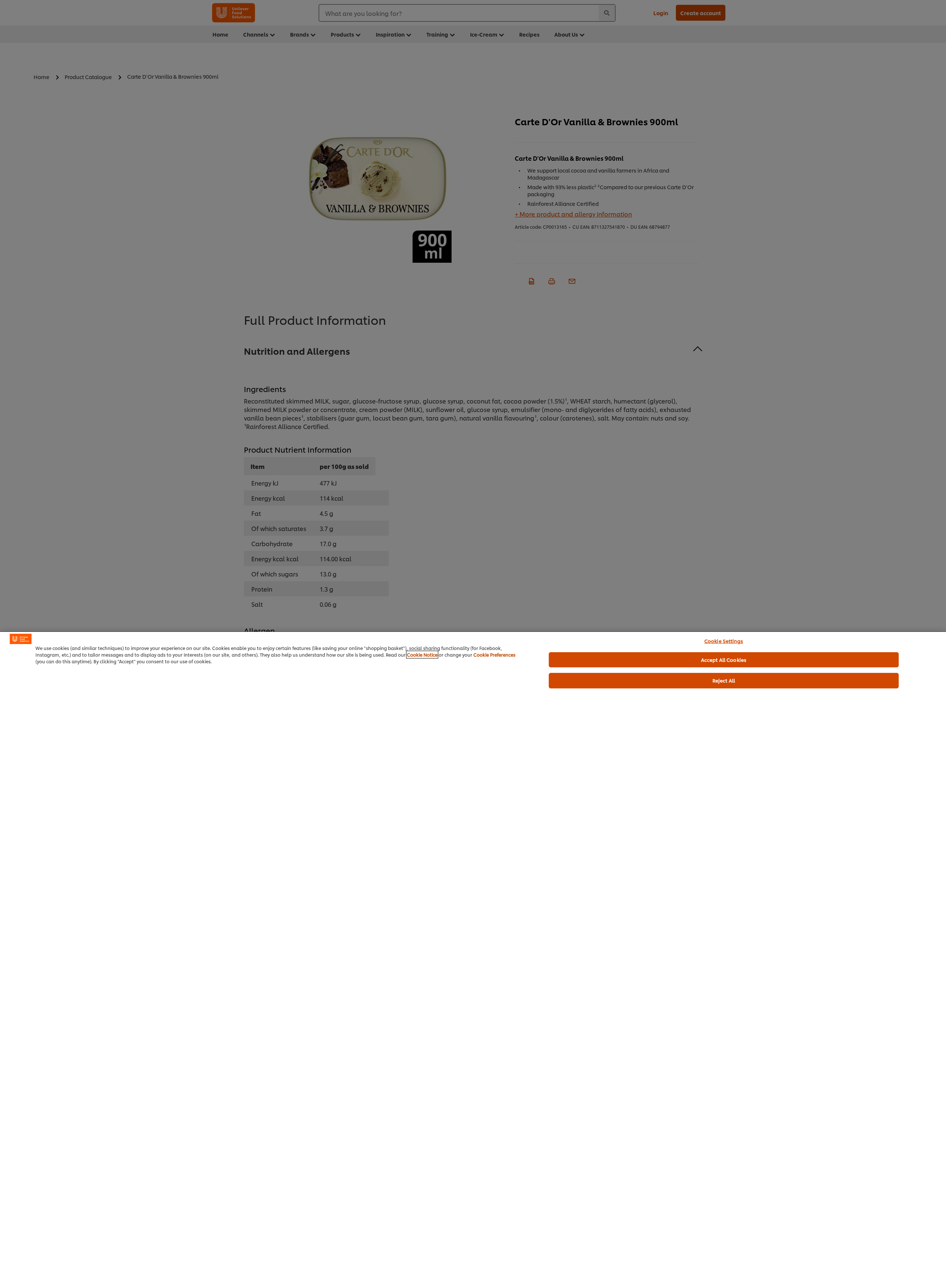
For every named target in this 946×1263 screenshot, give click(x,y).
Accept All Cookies (723, 659)
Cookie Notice (422, 654)
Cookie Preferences (494, 654)
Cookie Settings (723, 640)
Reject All (723, 680)
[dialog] (473, 947)
